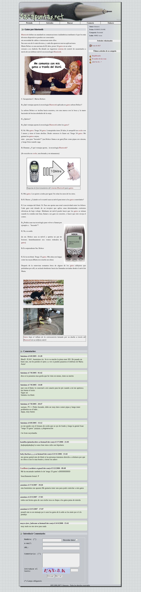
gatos (61, 46)
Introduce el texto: (30, 570)
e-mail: (28, 543)
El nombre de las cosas (99, 59)
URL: (26, 547)
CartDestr (24, 468)
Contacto (90, 23)
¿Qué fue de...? (96, 62)
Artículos (49, 23)
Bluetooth (25, 35)
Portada (29, 23)
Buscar (70, 23)
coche (80, 130)
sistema (61, 49)
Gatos (25, 337)
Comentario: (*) (32, 554)
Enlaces (111, 23)
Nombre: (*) (30, 539)
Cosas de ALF (96, 45)
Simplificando (96, 56)
